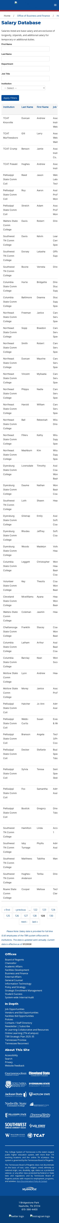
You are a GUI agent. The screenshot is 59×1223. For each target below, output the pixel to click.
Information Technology (18, 983)
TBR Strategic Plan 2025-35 (19, 1036)
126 (17, 915)
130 (51, 915)
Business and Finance (16, 973)
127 (26, 915)
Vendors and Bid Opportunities (21, 1012)
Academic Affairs (13, 966)
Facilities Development (17, 970)
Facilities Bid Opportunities (19, 1016)
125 (8, 915)
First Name (6, 44)
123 (44, 909)
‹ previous (20, 909)
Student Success (13, 994)
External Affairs (13, 976)
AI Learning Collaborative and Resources (27, 1029)
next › (24, 921)
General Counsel (14, 980)
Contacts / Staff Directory (18, 1022)
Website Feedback (14, 1065)
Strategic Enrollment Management (23, 990)
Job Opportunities (14, 1009)
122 (35, 909)
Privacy (9, 1062)
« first (7, 909)
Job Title (5, 73)
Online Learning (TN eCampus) (21, 1033)
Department (7, 64)
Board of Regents (14, 959)
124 (53, 909)
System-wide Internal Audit (19, 997)
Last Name (6, 54)
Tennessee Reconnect (17, 1043)
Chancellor (10, 963)
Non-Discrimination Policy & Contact (32, 1181)
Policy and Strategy (15, 987)
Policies (9, 1019)
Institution (6, 83)
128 (35, 915)
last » (35, 921)
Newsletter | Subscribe (17, 1026)
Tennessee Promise (15, 1040)
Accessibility (11, 1055)
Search (8, 1058)
